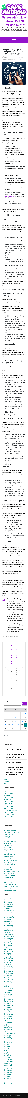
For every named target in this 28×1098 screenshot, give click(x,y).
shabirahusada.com (9, 879)
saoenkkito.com (8, 838)
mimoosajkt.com (8, 858)
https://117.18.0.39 (9, 797)
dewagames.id (8, 929)
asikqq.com (7, 792)
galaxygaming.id (8, 958)
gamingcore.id (8, 1074)
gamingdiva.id (8, 1078)
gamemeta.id (8, 1041)
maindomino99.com (9, 807)
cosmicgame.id (8, 986)
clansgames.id (8, 1020)
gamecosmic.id (8, 977)
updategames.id (8, 973)
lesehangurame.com (10, 830)
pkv (5, 783)
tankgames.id (8, 1031)
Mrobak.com (7, 851)
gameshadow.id (8, 938)
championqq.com (9, 814)
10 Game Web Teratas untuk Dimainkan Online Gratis (14, 768)
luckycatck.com (8, 843)
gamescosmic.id (8, 966)
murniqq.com (8, 820)
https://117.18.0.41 (9, 805)
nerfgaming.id (8, 1007)
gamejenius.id (8, 945)
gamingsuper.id (8, 1082)
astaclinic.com (8, 882)
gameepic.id (7, 1048)
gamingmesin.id (8, 1070)
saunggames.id (8, 930)
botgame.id (7, 1050)
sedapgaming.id (8, 921)
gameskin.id (7, 1035)
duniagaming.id (8, 908)
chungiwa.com (8, 862)
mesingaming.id (8, 1080)
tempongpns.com (9, 834)
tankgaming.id (8, 1065)
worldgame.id (8, 992)
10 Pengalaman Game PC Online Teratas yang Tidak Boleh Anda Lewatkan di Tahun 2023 (15, 756)
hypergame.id (8, 1059)
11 (9, 721)
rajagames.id (7, 940)
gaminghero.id (8, 1072)
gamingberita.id (8, 955)
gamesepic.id (8, 1018)
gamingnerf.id (8, 996)
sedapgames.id (8, 932)
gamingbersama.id (9, 906)
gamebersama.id (9, 936)
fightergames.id (8, 1026)
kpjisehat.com (8, 866)
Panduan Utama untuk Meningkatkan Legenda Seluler (16, 664)
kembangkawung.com (10, 860)
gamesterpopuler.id (9, 901)
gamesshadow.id (9, 917)
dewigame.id (7, 947)
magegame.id (8, 1057)
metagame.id (8, 1052)
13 (15, 721)
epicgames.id (8, 1029)
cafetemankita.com (9, 854)
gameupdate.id (8, 979)
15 (22, 721)
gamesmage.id (8, 1016)
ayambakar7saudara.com (11, 832)
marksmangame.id (9, 1061)
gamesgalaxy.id (8, 962)
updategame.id (8, 988)
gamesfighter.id (8, 1014)
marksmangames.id (9, 1033)
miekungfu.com (8, 853)
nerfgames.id (8, 1022)
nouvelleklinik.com (9, 875)
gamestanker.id (8, 1067)
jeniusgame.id (8, 994)
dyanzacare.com (9, 888)
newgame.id (7, 985)
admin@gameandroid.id (8, 59)
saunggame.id (8, 949)
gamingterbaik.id (9, 910)
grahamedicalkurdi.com (11, 886)
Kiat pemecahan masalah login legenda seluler (11, 672)
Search (6, 701)
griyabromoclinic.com (10, 890)
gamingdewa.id (8, 904)
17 (5, 725)
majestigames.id (8, 934)
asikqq (6, 779)
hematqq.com (8, 818)
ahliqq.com (7, 795)
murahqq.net (8, 803)
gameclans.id (8, 1039)
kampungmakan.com (10, 841)
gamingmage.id (8, 1003)
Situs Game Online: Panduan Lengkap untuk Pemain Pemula (15, 773)
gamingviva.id (8, 1083)
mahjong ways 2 (9, 196)
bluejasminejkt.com (9, 849)
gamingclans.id (8, 1000)
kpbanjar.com (8, 869)
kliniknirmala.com (9, 873)
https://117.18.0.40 (9, 816)
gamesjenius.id (8, 925)
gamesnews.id (8, 970)
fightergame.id (8, 1054)
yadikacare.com (8, 881)
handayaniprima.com (10, 840)
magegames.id (8, 1027)
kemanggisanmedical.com (11, 871)
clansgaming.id (8, 1001)
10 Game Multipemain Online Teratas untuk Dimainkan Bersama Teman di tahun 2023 (15, 762)
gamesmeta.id (8, 1013)
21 (18, 725)
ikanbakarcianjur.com (10, 864)
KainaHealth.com (9, 877)
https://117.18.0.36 (9, 794)
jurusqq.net (7, 799)
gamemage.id (8, 1046)
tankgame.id (7, 1063)
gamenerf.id (7, 1037)
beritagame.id (8, 990)
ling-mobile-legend (12, 636)
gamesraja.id (7, 919)
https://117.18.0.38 (9, 808)
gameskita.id (7, 899)
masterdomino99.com (10, 810)
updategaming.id (9, 964)
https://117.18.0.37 (9, 812)
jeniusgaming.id (8, 912)
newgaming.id (8, 957)
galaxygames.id (8, 972)
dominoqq (7, 781)
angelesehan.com (9, 847)
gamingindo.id (8, 1076)
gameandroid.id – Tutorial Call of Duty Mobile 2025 (14, 21)
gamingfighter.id (9, 1011)
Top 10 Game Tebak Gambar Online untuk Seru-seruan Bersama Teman (14, 749)
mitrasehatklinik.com (10, 868)
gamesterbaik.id (8, 927)
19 (12, 725)
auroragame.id (8, 983)
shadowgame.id (8, 951)
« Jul (15, 740)
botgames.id (7, 1024)
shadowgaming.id (9, 916)
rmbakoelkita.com (9, 845)
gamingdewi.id (8, 902)
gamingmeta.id (8, 1005)
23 (25, 725)
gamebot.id (7, 1044)
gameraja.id (7, 942)
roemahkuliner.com (9, 836)
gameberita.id (8, 981)
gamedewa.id (8, 944)
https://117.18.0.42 (9, 801)
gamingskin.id (8, 998)
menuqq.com (8, 822)
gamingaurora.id (9, 953)
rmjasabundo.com (9, 856)
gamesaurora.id (8, 960)
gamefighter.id (8, 1042)
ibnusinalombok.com (10, 884)
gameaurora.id (8, 975)
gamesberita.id (8, 968)
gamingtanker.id (9, 1009)
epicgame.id (7, 1055)
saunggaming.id (8, 914)
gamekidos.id (8, 1069)
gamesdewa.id (8, 923)
